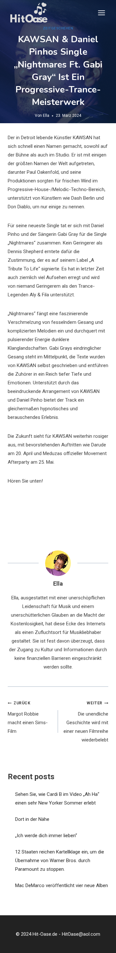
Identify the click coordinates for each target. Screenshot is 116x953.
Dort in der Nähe (32, 819)
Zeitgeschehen (58, 28)
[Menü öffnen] (101, 13)
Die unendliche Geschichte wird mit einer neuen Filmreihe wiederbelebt (85, 722)
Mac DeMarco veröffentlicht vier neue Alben (61, 885)
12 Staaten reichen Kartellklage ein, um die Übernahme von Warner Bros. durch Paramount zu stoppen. (59, 860)
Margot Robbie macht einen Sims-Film (28, 717)
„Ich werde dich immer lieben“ (46, 835)
